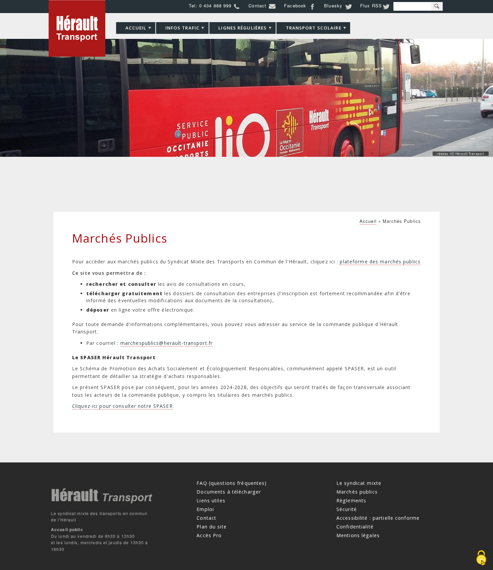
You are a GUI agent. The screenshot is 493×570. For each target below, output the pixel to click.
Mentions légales (358, 535)
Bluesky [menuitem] (333, 5)
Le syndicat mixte (358, 483)
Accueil (131, 29)
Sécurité (346, 509)
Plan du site (211, 526)
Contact (206, 517)
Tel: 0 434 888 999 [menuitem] (210, 5)
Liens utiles (211, 500)
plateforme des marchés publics (380, 261)
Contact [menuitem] (257, 5)
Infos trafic (178, 29)
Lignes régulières (238, 29)
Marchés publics (357, 492)
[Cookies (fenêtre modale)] (481, 558)
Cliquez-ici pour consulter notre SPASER (122, 406)
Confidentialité (355, 526)
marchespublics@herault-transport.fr (166, 343)
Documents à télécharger (229, 492)
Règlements (351, 500)
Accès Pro (209, 535)
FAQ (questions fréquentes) (232, 483)
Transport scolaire (308, 29)
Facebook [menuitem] (295, 5)
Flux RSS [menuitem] (371, 5)
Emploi (205, 509)
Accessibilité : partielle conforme (378, 517)
